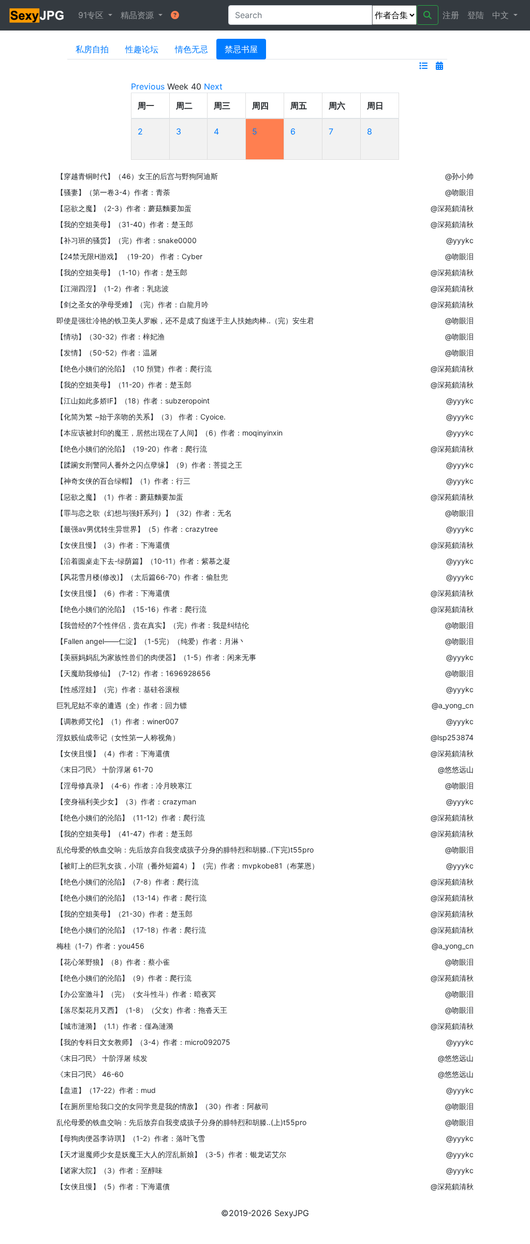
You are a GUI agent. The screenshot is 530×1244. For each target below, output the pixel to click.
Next (213, 86)
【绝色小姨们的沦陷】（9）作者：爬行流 (124, 977)
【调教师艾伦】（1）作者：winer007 (117, 721)
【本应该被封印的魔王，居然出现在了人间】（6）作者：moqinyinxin (169, 432)
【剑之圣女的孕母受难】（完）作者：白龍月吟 (132, 304)
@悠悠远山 (456, 769)
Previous (148, 86)
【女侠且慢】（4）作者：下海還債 (113, 753)
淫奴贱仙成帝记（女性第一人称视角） (118, 737)
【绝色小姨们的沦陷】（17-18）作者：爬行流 (131, 929)
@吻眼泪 (459, 192)
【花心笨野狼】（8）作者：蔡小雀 (113, 961)
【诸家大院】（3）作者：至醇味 (109, 1170)
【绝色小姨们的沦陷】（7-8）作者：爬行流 (127, 881)
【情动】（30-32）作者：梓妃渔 (110, 336)
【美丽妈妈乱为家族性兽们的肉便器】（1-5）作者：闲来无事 (156, 657)
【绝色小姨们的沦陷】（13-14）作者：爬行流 (131, 897)
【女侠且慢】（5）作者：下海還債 (113, 1186)
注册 (451, 15)
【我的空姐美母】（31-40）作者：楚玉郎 (124, 224)
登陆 (475, 15)
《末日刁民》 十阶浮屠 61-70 (104, 769)
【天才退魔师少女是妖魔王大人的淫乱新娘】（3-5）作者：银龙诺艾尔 (171, 1154)
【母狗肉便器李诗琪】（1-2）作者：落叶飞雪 (130, 1138)
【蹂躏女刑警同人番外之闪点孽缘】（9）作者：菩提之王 (149, 464)
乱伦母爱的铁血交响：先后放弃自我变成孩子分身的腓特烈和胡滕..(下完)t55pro (185, 849)
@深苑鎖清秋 (452, 208)
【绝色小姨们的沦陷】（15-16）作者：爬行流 (131, 609)
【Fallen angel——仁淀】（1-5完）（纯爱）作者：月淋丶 (151, 641)
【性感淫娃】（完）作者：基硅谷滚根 (118, 689)
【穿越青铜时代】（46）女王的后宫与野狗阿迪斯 (137, 176)
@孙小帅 (459, 176)
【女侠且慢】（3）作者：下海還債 (113, 545)
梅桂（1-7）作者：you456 (100, 945)
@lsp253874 (452, 737)
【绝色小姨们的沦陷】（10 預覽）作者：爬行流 (134, 368)
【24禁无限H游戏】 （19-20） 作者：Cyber (129, 256)
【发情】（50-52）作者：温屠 (106, 352)
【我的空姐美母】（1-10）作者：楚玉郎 (121, 272)
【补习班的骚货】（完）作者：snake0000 (126, 240)
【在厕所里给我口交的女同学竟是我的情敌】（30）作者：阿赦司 (162, 1106)
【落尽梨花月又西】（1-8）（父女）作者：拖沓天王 (141, 1010)
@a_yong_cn (453, 705)
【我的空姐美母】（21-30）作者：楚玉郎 (124, 913)
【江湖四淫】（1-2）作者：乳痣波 (112, 288)
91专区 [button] (92, 15)
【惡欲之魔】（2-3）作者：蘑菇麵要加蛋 (124, 208)
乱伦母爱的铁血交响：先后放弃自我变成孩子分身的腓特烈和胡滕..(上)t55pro (181, 1122)
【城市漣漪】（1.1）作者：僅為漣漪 (114, 1026)
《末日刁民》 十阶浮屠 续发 (102, 1058)
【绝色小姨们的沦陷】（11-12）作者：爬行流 (130, 817)
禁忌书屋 (241, 49)
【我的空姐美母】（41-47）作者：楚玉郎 (124, 833)
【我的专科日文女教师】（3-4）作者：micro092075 (143, 1042)
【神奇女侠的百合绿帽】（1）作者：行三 (123, 480)
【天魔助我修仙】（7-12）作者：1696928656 (133, 673)
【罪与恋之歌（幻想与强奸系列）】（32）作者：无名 (144, 512)
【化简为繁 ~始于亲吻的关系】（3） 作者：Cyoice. (141, 416)
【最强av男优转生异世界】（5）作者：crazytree (137, 528)
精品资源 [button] (138, 15)
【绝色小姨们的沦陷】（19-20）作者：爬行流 (131, 448)
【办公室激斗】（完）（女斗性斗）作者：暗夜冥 (136, 994)
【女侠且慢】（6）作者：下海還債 (113, 593)
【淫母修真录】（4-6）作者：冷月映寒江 (124, 785)
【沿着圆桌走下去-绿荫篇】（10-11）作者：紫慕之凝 (143, 561)
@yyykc (460, 240)
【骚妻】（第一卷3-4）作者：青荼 (113, 192)
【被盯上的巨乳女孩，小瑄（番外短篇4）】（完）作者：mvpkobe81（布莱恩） (187, 865)
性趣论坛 (141, 49)
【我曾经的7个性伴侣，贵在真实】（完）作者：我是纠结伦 (152, 625)
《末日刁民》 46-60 (90, 1074)
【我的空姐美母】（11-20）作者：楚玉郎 (124, 384)
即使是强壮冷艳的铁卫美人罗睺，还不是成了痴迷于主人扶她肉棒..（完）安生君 (185, 320)
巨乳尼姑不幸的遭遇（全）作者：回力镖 (121, 705)
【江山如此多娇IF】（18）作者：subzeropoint (133, 400)
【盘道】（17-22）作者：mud (106, 1090)
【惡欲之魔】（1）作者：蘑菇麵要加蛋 (119, 496)
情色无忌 (191, 49)
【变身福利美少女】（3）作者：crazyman (126, 801)
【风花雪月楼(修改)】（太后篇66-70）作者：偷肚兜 (142, 577)
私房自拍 (92, 49)
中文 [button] (501, 15)
